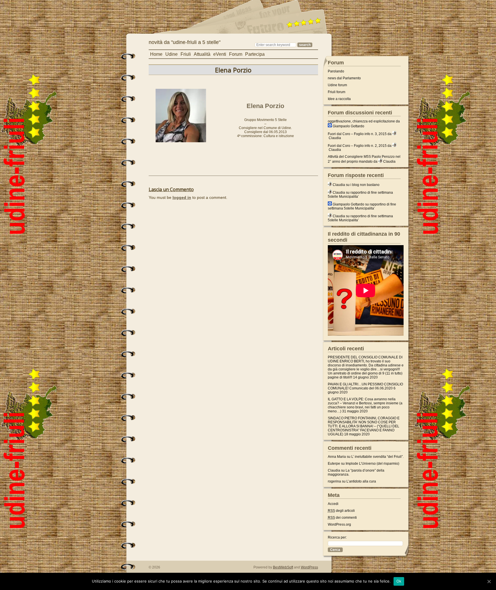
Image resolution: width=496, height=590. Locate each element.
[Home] (200, 36)
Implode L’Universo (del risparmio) (372, 464)
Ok (399, 581)
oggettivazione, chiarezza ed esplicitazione (361, 121)
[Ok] (489, 581)
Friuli (186, 54)
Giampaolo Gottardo (348, 126)
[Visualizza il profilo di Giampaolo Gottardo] (330, 126)
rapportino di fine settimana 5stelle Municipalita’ (362, 206)
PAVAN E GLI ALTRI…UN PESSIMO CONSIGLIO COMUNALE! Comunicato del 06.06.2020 (365, 386)
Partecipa (255, 54)
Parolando (336, 71)
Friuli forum (336, 92)
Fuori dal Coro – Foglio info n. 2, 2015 (357, 146)
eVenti (219, 54)
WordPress (309, 567)
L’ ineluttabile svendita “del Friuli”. (377, 457)
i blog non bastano (364, 185)
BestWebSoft (283, 567)
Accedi (333, 504)
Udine (171, 54)
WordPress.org (339, 524)
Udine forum (337, 85)
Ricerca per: (337, 537)
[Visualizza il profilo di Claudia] (394, 134)
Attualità (202, 54)
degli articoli (341, 511)
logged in (182, 197)
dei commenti (342, 518)
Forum (235, 54)
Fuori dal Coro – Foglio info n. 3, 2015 (357, 134)
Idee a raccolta (339, 99)
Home (156, 54)
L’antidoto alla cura (361, 481)
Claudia (335, 138)
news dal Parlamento (344, 78)
